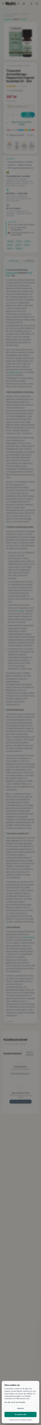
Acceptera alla (20, 1414)
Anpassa (20, 1408)
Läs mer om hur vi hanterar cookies (20, 1419)
